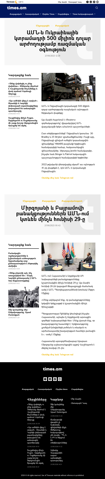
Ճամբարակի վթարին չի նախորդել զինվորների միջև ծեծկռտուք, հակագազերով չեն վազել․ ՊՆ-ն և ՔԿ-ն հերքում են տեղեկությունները (58, 431)
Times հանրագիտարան (82, 14)
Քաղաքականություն (72, 201)
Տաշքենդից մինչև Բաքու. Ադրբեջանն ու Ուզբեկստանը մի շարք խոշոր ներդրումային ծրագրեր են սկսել (23, 121)
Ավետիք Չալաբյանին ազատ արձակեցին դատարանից (56, 455)
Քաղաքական (16, 14)
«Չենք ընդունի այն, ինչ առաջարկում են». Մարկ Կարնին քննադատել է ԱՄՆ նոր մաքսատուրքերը (22, 277)
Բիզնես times (61, 389)
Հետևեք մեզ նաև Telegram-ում (57, 177)
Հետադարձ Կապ (74, 2)
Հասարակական (32, 14)
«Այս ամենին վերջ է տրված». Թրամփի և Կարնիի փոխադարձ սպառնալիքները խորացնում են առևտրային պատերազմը (23, 105)
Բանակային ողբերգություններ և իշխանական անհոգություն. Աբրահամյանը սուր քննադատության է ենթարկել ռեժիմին (23, 259)
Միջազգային (42, 26)
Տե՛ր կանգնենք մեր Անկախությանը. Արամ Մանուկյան (19, 312)
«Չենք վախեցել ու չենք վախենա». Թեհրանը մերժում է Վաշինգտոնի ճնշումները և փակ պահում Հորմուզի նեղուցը (23, 88)
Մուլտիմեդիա (63, 14)
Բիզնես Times (48, 14)
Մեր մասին (62, 2)
